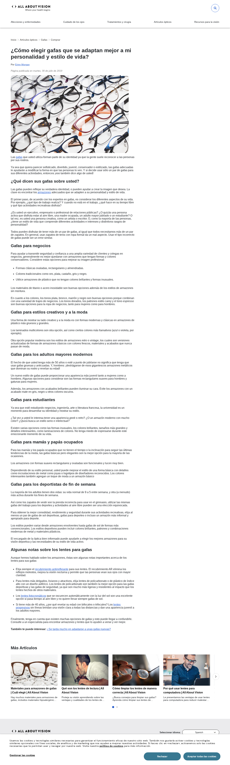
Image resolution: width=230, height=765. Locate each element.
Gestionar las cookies (22, 755)
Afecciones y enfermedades (25, 22)
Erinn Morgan (22, 64)
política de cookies (111, 746)
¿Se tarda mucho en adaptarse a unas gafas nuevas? (79, 629)
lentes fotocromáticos (33, 595)
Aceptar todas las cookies (201, 756)
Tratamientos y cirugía (119, 22)
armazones (44, 192)
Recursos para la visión (206, 22)
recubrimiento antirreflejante (51, 569)
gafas (19, 157)
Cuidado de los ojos (73, 22)
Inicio (13, 39)
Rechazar (162, 756)
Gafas (44, 39)
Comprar (55, 39)
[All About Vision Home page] (31, 8)
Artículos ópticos (162, 22)
